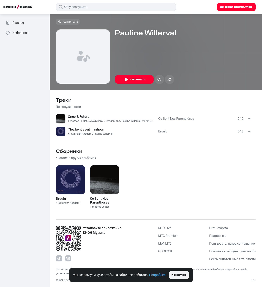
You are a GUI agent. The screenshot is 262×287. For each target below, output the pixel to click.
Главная (18, 23)
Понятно (178, 275)
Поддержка (217, 236)
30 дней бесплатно (236, 7)
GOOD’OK (165, 251)
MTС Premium (168, 236)
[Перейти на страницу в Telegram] (59, 258)
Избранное (20, 33)
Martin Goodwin (151, 121)
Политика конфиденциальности (232, 251)
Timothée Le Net (77, 121)
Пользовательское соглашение (232, 243)
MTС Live (164, 228)
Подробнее (157, 275)
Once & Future (78, 116)
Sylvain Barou (96, 121)
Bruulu (162, 131)
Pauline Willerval (131, 121)
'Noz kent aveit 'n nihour (86, 129)
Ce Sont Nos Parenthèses (176, 118)
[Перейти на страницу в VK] (68, 258)
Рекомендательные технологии (232, 259)
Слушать (137, 79)
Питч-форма (218, 228)
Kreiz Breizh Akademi (80, 134)
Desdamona (113, 121)
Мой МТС (165, 243)
